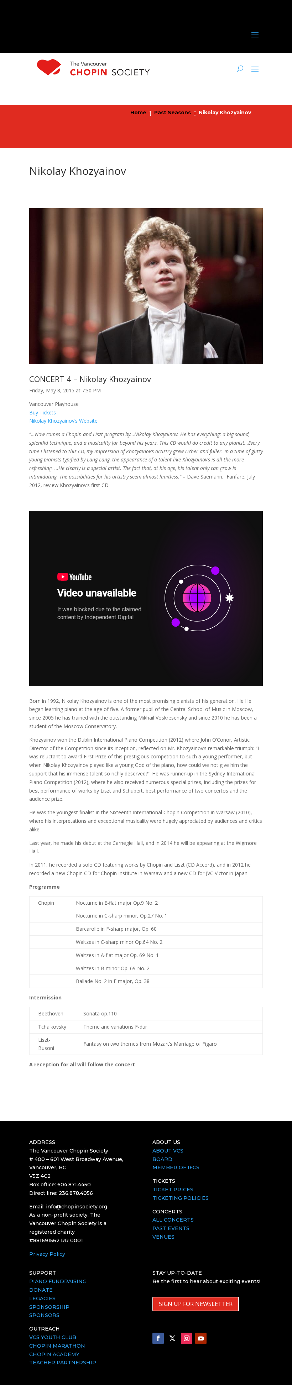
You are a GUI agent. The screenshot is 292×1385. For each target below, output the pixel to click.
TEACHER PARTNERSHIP (62, 1362)
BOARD (162, 1159)
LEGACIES (42, 1298)
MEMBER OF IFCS (175, 1167)
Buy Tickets (42, 412)
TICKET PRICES (172, 1189)
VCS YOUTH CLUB (52, 1337)
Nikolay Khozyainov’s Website (63, 420)
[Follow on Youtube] (201, 1338)
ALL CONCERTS (173, 1220)
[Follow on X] (172, 1338)
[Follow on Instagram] (186, 1338)
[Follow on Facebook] (158, 1338)
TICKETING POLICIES (180, 1198)
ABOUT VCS (167, 1151)
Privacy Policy (47, 1254)
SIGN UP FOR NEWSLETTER (196, 1304)
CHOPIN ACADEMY (54, 1354)
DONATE (41, 1290)
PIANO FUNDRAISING (58, 1281)
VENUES (163, 1237)
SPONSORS (44, 1315)
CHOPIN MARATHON (57, 1346)
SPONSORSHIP (49, 1307)
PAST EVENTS (170, 1228)
